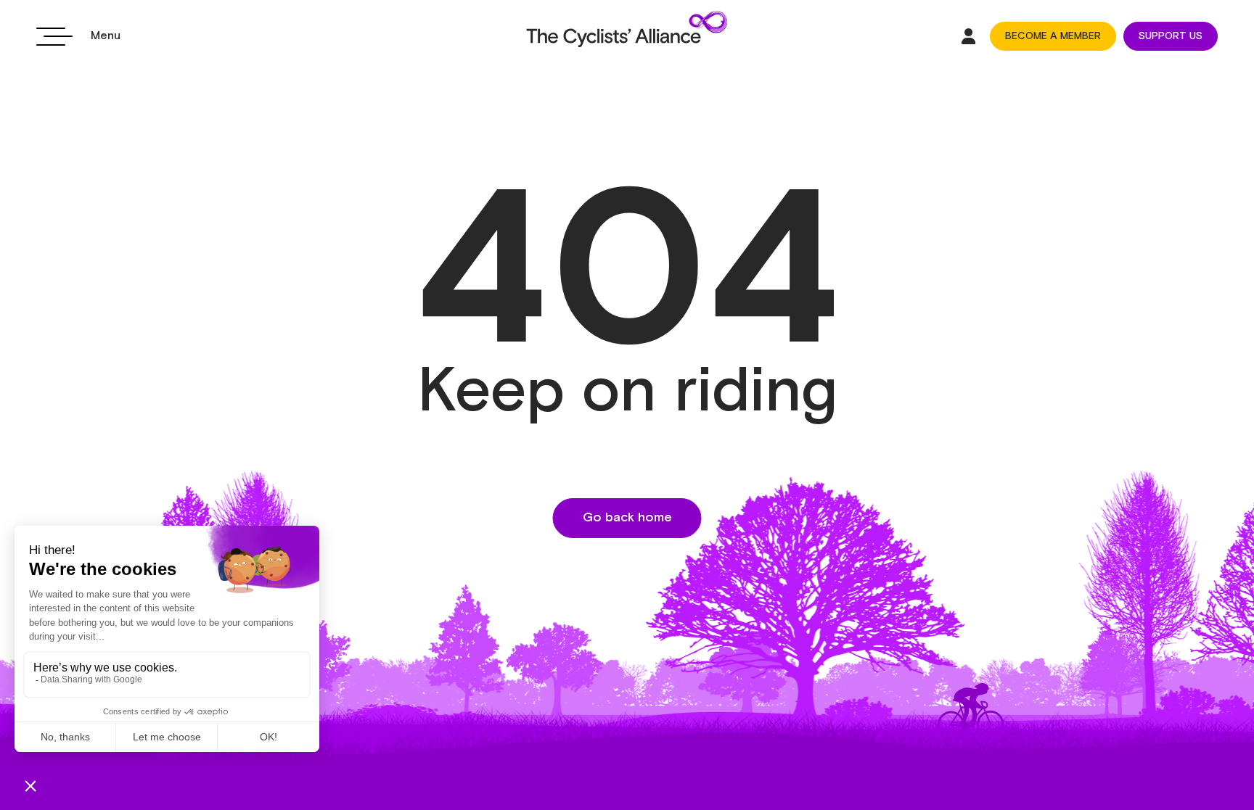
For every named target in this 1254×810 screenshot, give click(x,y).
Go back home (627, 517)
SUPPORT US (1170, 36)
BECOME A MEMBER (1053, 36)
